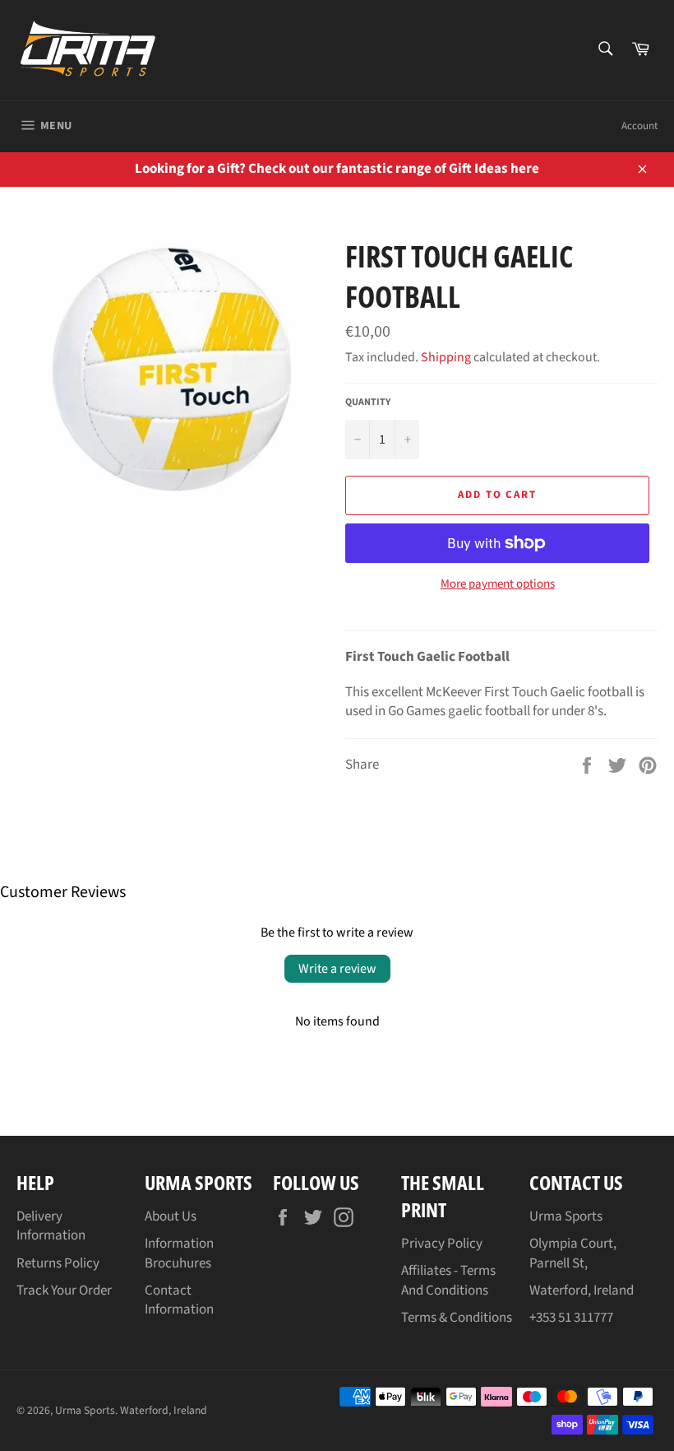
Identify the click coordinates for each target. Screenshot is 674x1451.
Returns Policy (57, 1263)
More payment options (498, 584)
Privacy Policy (441, 1243)
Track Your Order (64, 1290)
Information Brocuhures (179, 1253)
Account (639, 126)
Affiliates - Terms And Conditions (448, 1280)
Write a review (337, 969)
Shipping (446, 357)
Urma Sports (85, 1410)
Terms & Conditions (456, 1318)
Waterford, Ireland (163, 1410)
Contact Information (179, 1300)
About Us (170, 1216)
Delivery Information (50, 1226)
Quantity (367, 402)
